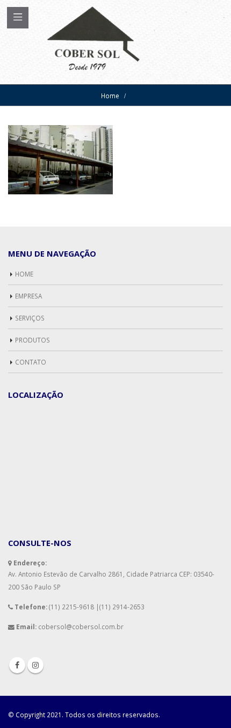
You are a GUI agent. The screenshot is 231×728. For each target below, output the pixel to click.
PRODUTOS (32, 340)
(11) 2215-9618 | (74, 606)
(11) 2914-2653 (122, 606)
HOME (24, 274)
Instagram (35, 665)
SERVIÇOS (30, 318)
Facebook (17, 665)
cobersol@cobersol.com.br (81, 626)
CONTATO (30, 362)
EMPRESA (28, 296)
